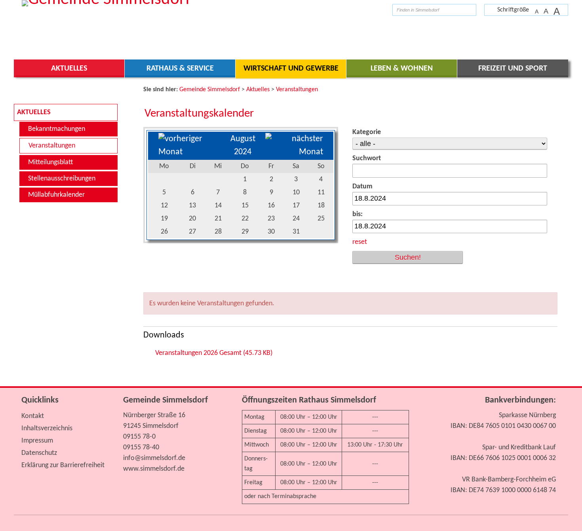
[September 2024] (294, 152)
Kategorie (366, 132)
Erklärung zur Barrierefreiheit (63, 465)
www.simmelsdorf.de (153, 469)
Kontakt (32, 416)
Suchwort (366, 158)
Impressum (37, 441)
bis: (357, 214)
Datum (362, 186)
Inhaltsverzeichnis (46, 428)
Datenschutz (39, 453)
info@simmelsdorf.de (154, 458)
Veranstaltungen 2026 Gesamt (213, 353)
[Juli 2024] (189, 152)
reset (359, 242)
